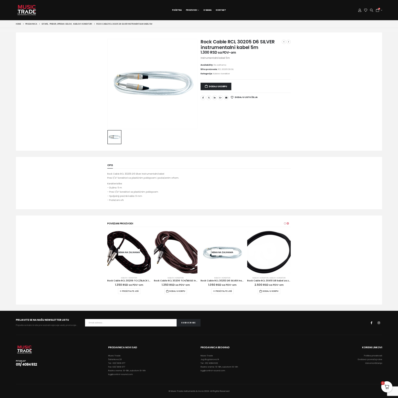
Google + (220, 97)
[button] (371, 10)
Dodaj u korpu (218, 86)
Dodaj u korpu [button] (177, 291)
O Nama (207, 10)
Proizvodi (191, 10)
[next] (288, 42)
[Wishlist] (366, 10)
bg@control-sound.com (120, 374)
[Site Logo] (27, 10)
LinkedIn (214, 97)
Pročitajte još (130, 291)
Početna (177, 10)
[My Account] (360, 10)
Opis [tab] (110, 165)
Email (226, 97)
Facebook (203, 97)
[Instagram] (379, 323)
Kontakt (221, 10)
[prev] (284, 42)
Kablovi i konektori (221, 73)
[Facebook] (371, 323)
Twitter (208, 97)
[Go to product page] (175, 252)
